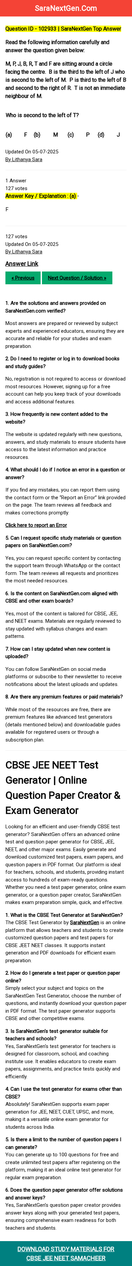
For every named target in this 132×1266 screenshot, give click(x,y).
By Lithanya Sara (23, 159)
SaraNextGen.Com (66, 8)
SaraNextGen (84, 922)
